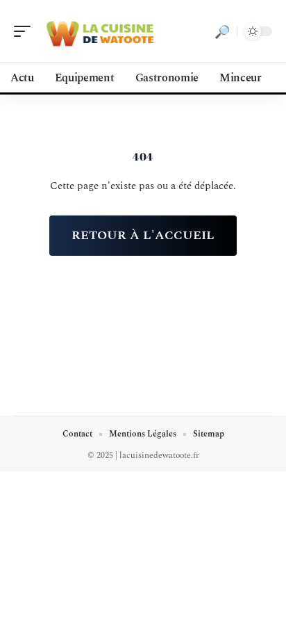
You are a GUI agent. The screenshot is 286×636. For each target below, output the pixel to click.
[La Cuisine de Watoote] (99, 31)
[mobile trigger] (25, 31)
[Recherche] (222, 31)
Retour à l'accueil (143, 235)
